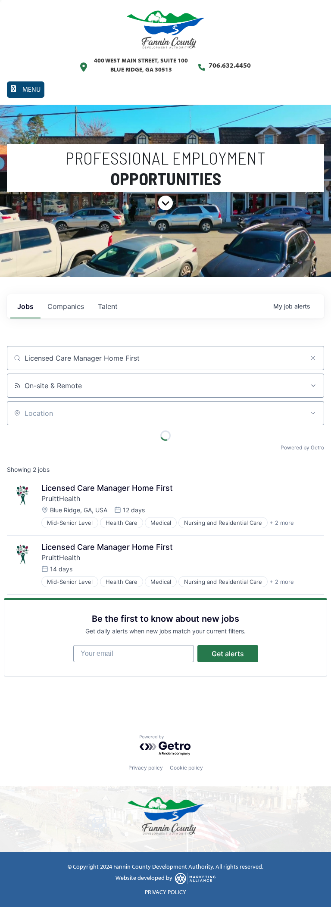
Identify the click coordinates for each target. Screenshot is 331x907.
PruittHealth (60, 498)
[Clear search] (312, 358)
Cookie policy (186, 767)
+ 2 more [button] (281, 522)
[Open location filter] (312, 413)
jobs (25, 306)
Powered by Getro (302, 447)
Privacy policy (145, 767)
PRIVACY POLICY (165, 892)
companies (65, 306)
